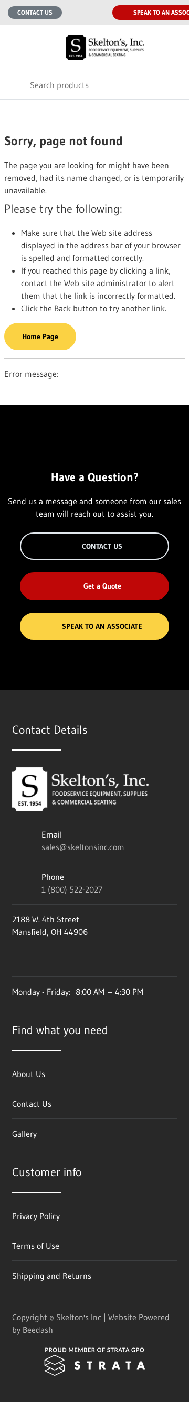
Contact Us (34, 12)
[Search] (15, 84)
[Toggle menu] (14, 47)
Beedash (38, 1329)
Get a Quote (102, 586)
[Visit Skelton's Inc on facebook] (17, 962)
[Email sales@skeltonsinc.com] (76, 12)
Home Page (40, 336)
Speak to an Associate (102, 626)
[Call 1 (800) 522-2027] (97, 12)
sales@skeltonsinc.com (82, 847)
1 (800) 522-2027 (71, 889)
